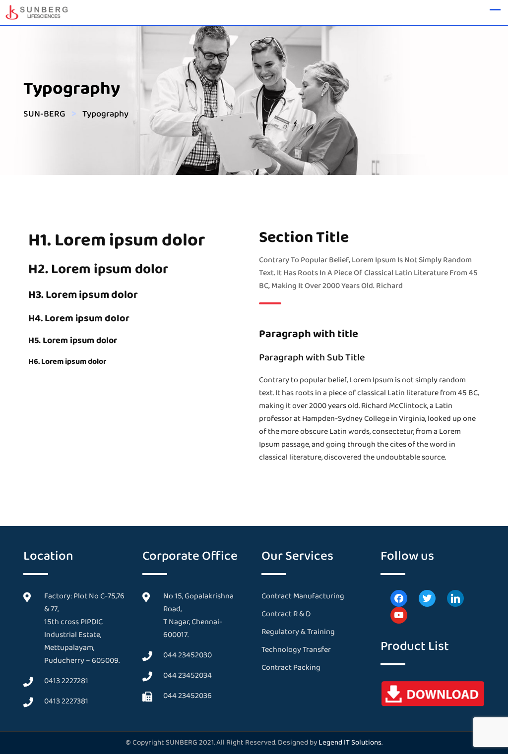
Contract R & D (286, 614)
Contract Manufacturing (302, 596)
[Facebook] (398, 597)
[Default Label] (455, 597)
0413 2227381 (66, 701)
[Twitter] (427, 597)
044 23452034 (187, 675)
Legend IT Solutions (349, 743)
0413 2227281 (66, 681)
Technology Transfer (296, 649)
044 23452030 (187, 655)
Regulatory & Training (298, 632)
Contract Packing (290, 667)
